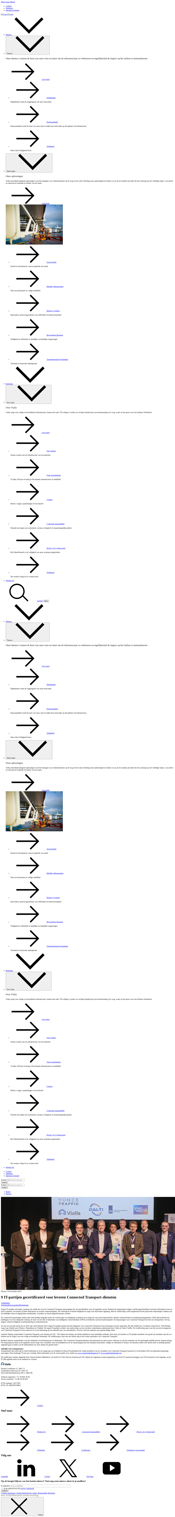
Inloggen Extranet (12, 10)
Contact (9, 6)
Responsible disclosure (46, 1493)
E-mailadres (5, 1486)
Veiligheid (5, 1305)
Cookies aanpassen (8, 1493)
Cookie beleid (21, 1493)
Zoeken (4, 1180)
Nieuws (9, 1194)
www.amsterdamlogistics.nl (111, 1353)
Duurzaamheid (14, 1305)
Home (8, 1192)
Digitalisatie (24, 1305)
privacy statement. (27, 1488)
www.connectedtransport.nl (88, 1353)
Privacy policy (32, 1493)
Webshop (9, 8)
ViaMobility (5, 1303)
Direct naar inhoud (8, 2)
